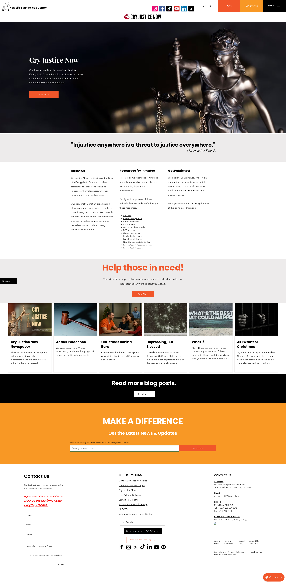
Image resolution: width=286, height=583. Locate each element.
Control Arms (129, 224)
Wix (235, 554)
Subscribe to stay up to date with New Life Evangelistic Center (99, 442)
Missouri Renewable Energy (133, 504)
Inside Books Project (132, 236)
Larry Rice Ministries (132, 239)
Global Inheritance (131, 233)
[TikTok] (169, 8)
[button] (271, 5)
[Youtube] (157, 547)
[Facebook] (162, 8)
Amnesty (127, 215)
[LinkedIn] (184, 8)
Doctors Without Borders (135, 227)
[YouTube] (176, 8)
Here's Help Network (130, 495)
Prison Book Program (133, 247)
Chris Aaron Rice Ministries (133, 480)
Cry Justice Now (127, 490)
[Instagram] (155, 8)
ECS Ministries (129, 230)
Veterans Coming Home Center (135, 514)
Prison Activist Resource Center (138, 244)
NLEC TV (123, 509)
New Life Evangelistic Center (136, 242)
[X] (191, 8)
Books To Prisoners (132, 221)
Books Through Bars (132, 218)
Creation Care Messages (132, 485)
